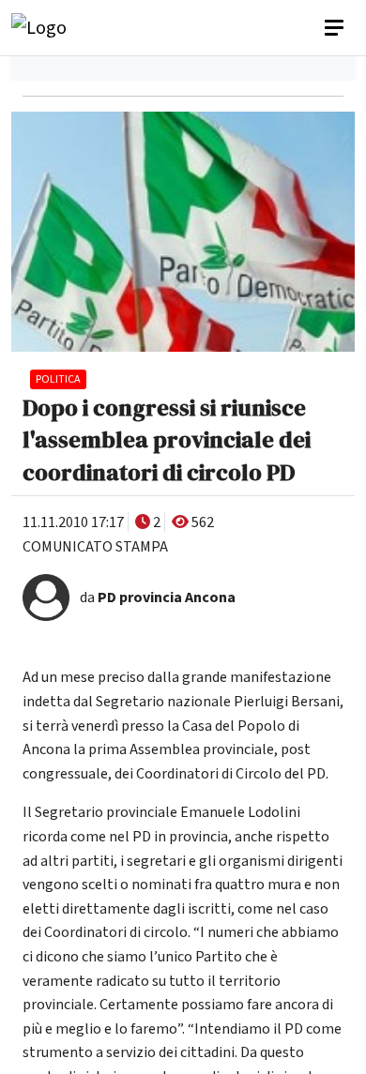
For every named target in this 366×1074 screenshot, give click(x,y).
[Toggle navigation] (336, 28)
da (158, 597)
